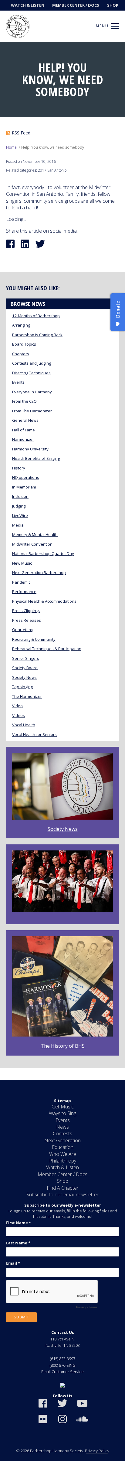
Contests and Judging (31, 363)
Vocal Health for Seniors (34, 734)
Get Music (63, 1106)
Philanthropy (62, 1160)
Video (17, 705)
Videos (18, 715)
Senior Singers (25, 658)
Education (62, 1147)
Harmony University (30, 449)
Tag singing (22, 686)
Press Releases (26, 620)
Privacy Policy (97, 1450)
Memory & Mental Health (35, 534)
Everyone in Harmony (32, 392)
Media (18, 525)
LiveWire (20, 515)
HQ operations (25, 477)
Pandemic (21, 582)
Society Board (25, 667)
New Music (22, 563)
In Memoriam (24, 487)
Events (18, 382)
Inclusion (20, 496)
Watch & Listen (27, 5)
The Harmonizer (27, 696)
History (18, 468)
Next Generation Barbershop (39, 572)
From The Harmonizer (32, 411)
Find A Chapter (63, 1188)
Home (11, 147)
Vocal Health (23, 724)
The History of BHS (63, 1046)
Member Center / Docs (75, 5)
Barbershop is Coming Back (37, 334)
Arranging (21, 325)
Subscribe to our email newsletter (62, 1194)
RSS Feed (21, 133)
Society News (24, 677)
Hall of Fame (23, 430)
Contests (62, 1133)
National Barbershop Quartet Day (43, 553)
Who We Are (62, 1154)
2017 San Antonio (52, 170)
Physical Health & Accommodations (44, 601)
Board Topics (24, 344)
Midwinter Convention (32, 544)
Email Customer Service (62, 1371)
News (62, 1127)
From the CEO (24, 401)
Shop (112, 5)
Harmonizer (23, 439)
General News (25, 420)
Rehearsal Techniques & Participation (46, 648)
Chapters (20, 353)
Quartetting (22, 629)
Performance (24, 591)
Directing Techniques (31, 373)
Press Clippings (26, 610)
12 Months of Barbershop (36, 315)
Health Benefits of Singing (36, 458)
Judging (18, 506)
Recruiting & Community (34, 639)
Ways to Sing (62, 1113)
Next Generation (62, 1140)
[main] (62, 561)
